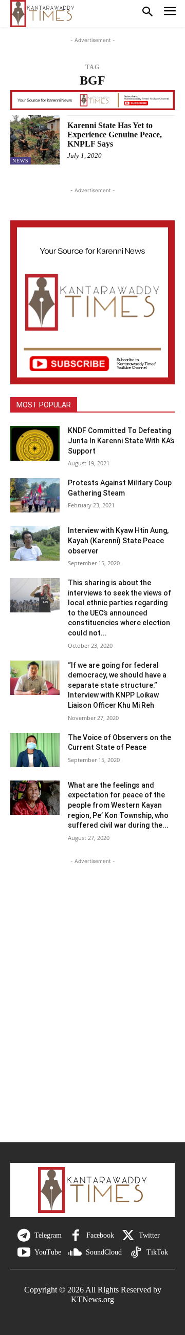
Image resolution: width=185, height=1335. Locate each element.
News (20, 160)
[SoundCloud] (75, 1252)
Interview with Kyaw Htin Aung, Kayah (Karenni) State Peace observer (118, 540)
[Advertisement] (92, 1009)
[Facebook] (75, 1235)
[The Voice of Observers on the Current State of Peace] (35, 750)
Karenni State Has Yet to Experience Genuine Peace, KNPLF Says (114, 134)
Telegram (48, 1235)
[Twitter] (128, 1235)
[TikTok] (136, 1252)
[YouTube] (23, 1252)
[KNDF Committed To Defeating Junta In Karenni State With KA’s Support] (35, 443)
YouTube (47, 1252)
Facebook (100, 1235)
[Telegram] (23, 1235)
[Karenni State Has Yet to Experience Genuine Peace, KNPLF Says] (35, 140)
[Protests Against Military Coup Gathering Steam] (35, 495)
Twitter (149, 1235)
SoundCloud (104, 1252)
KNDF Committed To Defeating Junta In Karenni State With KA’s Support (121, 440)
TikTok (157, 1252)
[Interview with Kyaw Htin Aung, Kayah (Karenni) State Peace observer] (35, 543)
